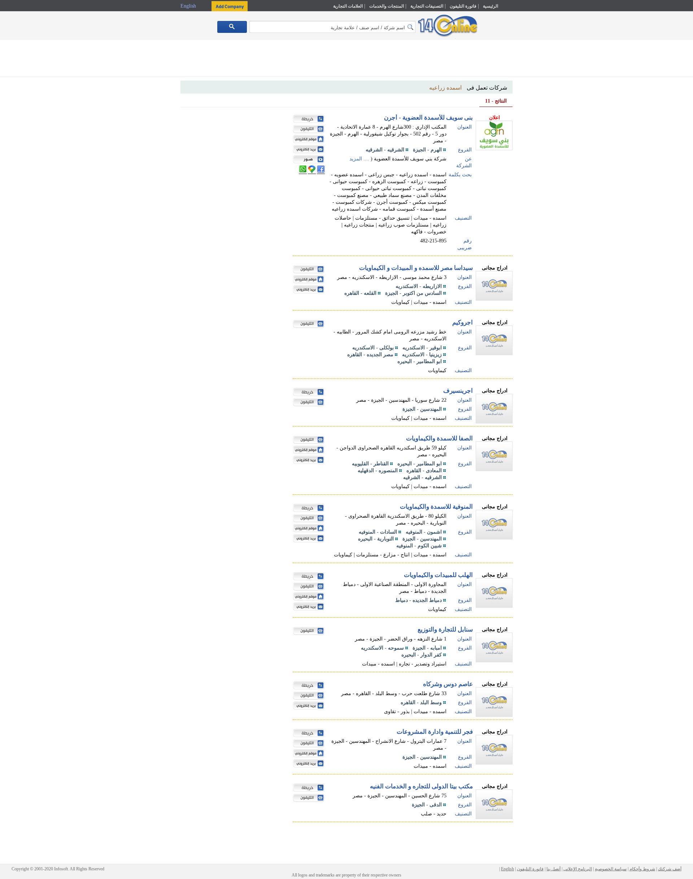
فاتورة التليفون (463, 6)
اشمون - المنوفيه (424, 532)
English (188, 6)
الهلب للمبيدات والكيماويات (438, 575)
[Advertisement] (544, 154)
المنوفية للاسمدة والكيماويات (436, 506)
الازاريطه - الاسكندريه (419, 286)
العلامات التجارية (348, 6)
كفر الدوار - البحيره (421, 655)
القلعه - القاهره (360, 293)
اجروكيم (462, 322)
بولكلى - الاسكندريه (373, 347)
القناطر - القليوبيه (370, 463)
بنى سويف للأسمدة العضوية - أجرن (428, 117)
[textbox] (332, 27)
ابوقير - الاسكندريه (422, 347)
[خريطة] (307, 120)
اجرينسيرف (458, 390)
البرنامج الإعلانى (577, 868)
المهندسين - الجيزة (422, 409)
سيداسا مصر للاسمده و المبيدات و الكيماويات (416, 267)
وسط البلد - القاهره (421, 702)
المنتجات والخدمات (386, 6)
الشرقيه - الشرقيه (385, 149)
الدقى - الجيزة (427, 804)
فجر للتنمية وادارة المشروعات (435, 731)
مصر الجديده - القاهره (370, 354)
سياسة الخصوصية (611, 868)
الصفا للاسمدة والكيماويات (439, 438)
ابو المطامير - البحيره (419, 361)
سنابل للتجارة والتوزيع (445, 629)
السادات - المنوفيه (378, 532)
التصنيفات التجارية (426, 6)
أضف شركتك (669, 868)
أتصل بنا (553, 868)
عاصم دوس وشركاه (448, 684)
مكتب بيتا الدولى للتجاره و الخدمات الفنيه (421, 786)
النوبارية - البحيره (376, 539)
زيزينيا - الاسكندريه (422, 354)
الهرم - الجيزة (427, 149)
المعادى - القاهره (424, 470)
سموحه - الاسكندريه (382, 648)
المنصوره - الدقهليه (378, 470)
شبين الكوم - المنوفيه (419, 545)
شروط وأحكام (642, 868)
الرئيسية (490, 6)
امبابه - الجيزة (427, 648)
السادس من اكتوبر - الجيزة (413, 293)
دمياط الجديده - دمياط (418, 600)
